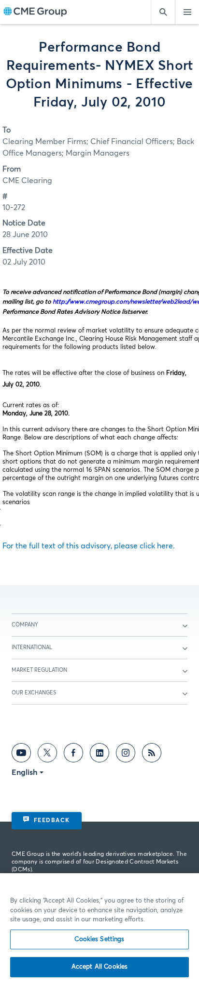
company (25, 624)
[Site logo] (35, 12)
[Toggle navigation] (187, 12)
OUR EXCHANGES (34, 692)
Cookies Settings (99, 939)
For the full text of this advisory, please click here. (88, 546)
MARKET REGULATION (39, 670)
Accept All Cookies (99, 967)
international (32, 647)
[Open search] (163, 12)
